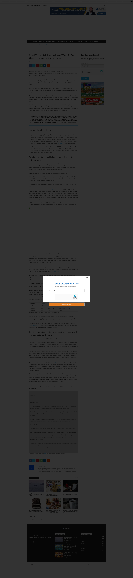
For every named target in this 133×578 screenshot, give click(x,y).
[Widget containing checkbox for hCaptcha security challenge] (66, 297)
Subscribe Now (66, 304)
